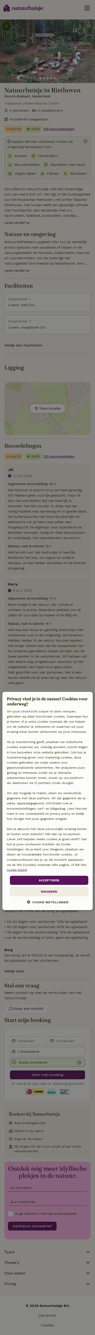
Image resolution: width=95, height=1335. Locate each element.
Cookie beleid (17, 870)
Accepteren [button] (49, 880)
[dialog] (47, 801)
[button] (47, 902)
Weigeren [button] (49, 891)
